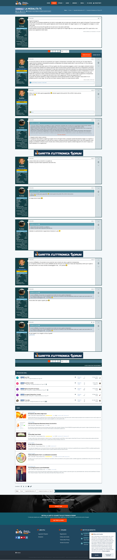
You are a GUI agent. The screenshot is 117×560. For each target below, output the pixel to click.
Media (82, 3)
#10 (93, 322)
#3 (93, 90)
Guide (67, 3)
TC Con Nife (27, 400)
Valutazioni (66, 415)
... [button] (56, 51)
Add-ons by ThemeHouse (83, 557)
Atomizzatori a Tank (31, 466)
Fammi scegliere (106, 551)
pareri (49, 11)
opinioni (45, 11)
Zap (21, 378)
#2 (93, 59)
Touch (29, 446)
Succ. (62, 51)
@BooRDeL (32, 335)
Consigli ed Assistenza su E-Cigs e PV (35, 378)
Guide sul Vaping (31, 422)
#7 (93, 221)
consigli (29, 11)
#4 (93, 119)
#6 (93, 188)
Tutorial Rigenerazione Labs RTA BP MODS (38, 467)
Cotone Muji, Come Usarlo (34, 434)
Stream (60, 3)
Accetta (96, 555)
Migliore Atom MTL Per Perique (31, 388)
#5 (93, 158)
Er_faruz (18, 11)
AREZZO (25, 79)
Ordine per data (86, 55)
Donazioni (40, 537)
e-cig (33, 11)
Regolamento (63, 534)
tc (24, 12)
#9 (93, 289)
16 (59, 51)
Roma (26, 34)
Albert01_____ (23, 384)
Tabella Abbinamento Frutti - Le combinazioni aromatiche (42, 455)
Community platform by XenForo (40, 557)
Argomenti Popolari (43, 534)
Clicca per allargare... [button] (61, 134)
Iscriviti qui (58, 506)
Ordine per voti (96, 55)
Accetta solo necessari (108, 555)
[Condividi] (100, 412)
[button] (64, 3)
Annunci (74, 3)
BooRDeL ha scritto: (34, 123)
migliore (36, 11)
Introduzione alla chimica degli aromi (37, 413)
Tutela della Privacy (65, 539)
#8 (93, 259)
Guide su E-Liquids (31, 412)
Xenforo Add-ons (59, 557)
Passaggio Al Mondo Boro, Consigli (32, 394)
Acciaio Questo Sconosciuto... (35, 444)
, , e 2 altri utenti (38, 82)
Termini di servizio (64, 542)
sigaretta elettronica (19, 12)
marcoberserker (23, 390)
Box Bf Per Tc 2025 (28, 383)
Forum (54, 3)
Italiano (19, 552)
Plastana (22, 401)
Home (48, 3)
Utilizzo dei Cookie (64, 537)
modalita (41, 11)
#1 (100, 18)
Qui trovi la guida (58, 520)
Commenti (53, 469)
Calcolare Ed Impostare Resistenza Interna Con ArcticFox (42, 423)
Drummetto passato (24, 395)
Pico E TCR (26, 377)
